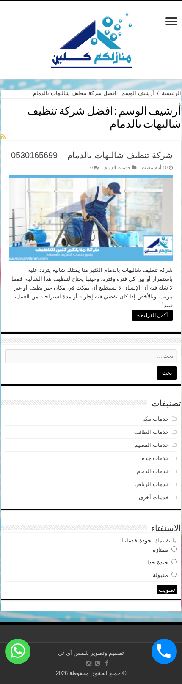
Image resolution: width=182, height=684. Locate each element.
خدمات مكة (155, 419)
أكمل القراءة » (152, 315)
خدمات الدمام (117, 167)
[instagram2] (88, 663)
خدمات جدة (155, 458)
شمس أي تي (73, 653)
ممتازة (160, 550)
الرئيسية (171, 93)
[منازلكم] (91, 39)
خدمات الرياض (152, 484)
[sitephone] (97, 663)
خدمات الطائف (151, 432)
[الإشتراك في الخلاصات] (3, 136)
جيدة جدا (157, 562)
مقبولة (160, 575)
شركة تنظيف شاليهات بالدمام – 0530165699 (92, 155)
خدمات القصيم (152, 445)
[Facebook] (106, 663)
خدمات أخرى (154, 497)
